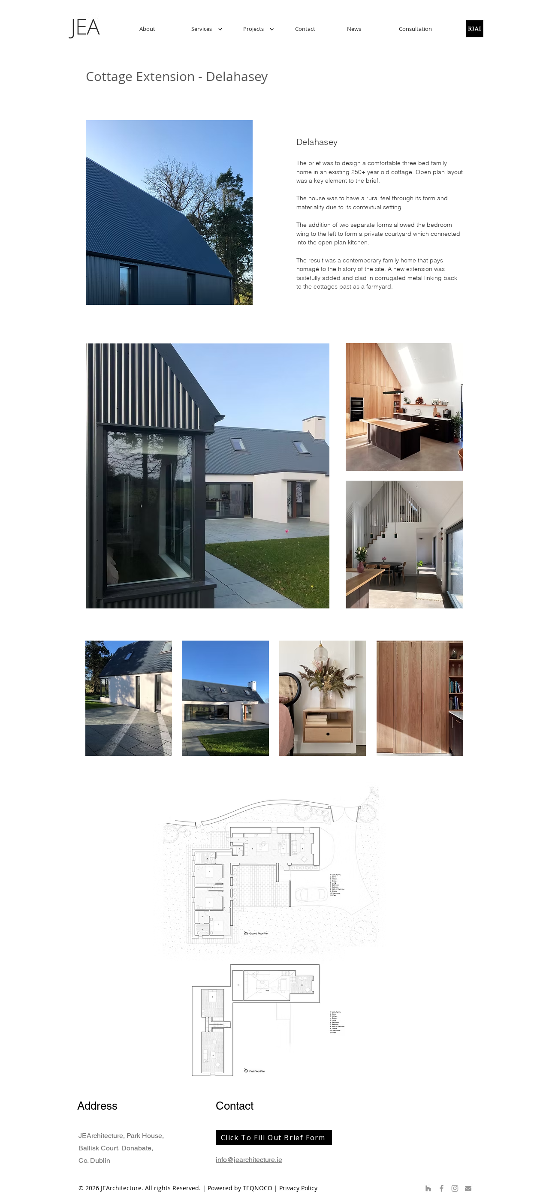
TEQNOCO (257, 1188)
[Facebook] (441, 1188)
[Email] (468, 1188)
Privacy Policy (298, 1188)
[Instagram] (454, 1188)
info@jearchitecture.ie (249, 1160)
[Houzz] (428, 1188)
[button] (211, 28)
